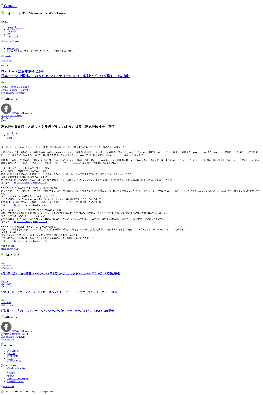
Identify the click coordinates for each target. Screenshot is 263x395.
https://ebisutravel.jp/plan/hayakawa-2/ (30, 221)
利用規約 (11, 376)
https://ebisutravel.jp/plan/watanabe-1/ (30, 241)
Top (8, 46)
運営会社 (11, 373)
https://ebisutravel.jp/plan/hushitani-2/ (30, 182)
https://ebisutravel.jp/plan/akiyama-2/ (30, 205)
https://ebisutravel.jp (9, 249)
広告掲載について (15, 381)
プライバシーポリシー (17, 378)
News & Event (13, 48)
